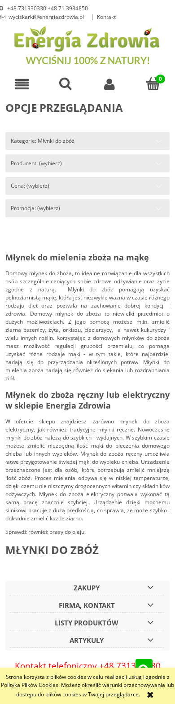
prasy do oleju (66, 532)
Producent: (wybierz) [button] (36, 163)
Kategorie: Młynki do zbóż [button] (42, 141)
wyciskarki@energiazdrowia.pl (46, 17)
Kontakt (106, 17)
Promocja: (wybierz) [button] (35, 208)
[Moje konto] (109, 84)
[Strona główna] (88, 44)
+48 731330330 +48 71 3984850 (47, 8)
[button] (22, 84)
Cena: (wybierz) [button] (30, 185)
